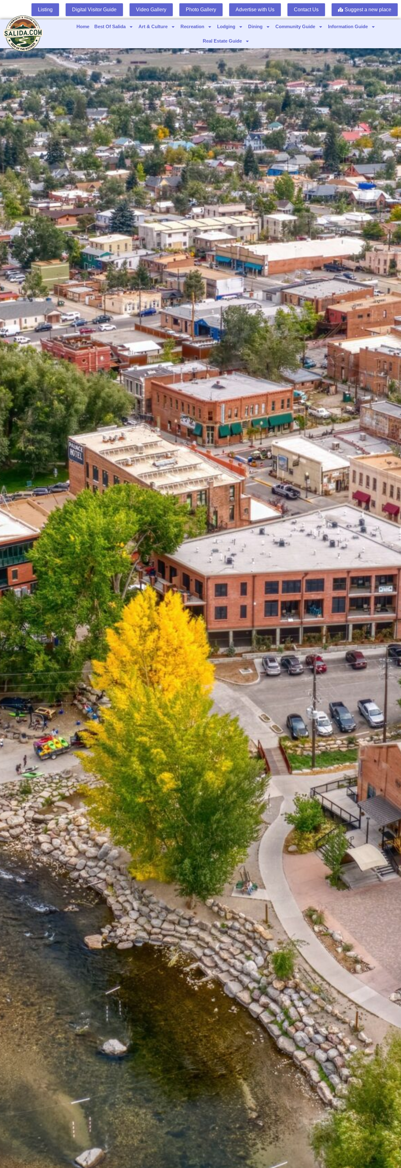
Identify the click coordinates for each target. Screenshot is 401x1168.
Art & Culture (153, 26)
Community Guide (295, 26)
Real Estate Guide (222, 41)
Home (82, 26)
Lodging (226, 26)
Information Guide (348, 26)
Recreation (192, 26)
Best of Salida (110, 26)
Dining (255, 26)
